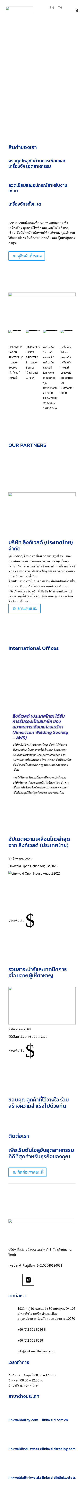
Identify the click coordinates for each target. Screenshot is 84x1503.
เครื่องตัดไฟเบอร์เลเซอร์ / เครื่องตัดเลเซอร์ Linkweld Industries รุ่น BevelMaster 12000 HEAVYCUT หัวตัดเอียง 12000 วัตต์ (50, 378)
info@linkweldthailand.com (36, 1351)
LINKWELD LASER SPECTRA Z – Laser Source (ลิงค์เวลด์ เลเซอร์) (33, 362)
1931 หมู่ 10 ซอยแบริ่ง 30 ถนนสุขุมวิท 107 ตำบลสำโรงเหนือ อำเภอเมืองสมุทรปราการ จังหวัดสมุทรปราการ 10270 (46, 1313)
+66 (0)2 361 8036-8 (32, 1329)
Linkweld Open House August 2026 (32, 866)
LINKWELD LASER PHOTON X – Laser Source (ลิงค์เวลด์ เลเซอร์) (15, 362)
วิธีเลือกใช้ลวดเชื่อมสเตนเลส (27, 1036)
